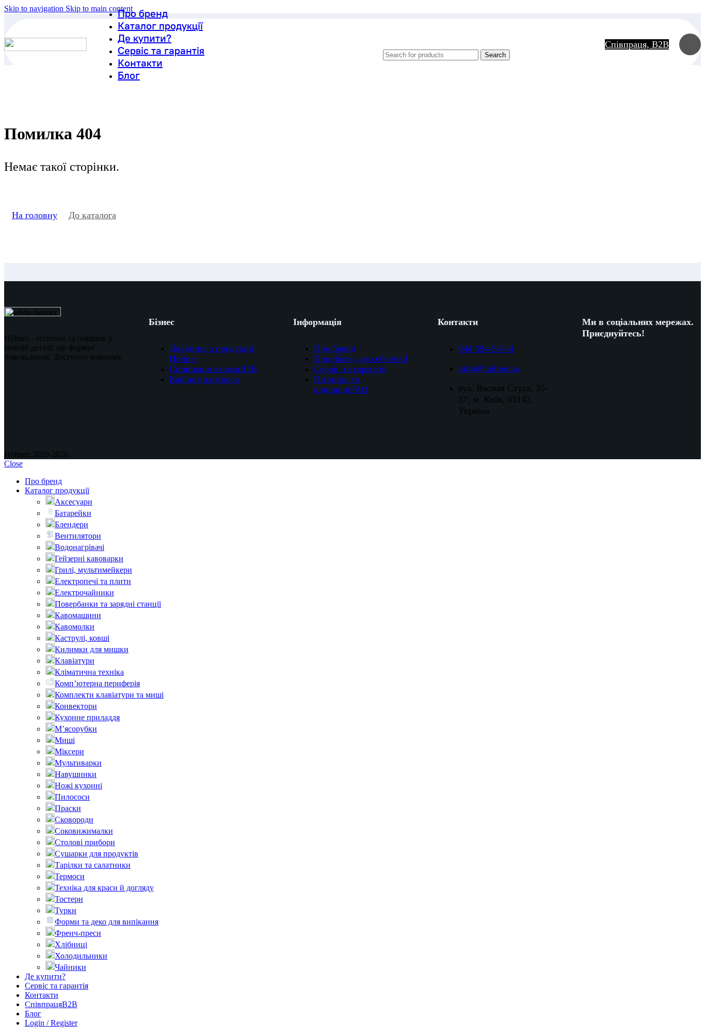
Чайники (70, 967)
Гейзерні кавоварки (89, 558)
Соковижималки (84, 831)
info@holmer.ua (488, 368)
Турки (65, 910)
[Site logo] (45, 48)
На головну (34, 215)
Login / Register (51, 1022)
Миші (65, 740)
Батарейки (73, 513)
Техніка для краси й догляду (104, 887)
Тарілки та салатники (93, 865)
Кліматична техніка (89, 672)
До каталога (92, 215)
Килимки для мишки (92, 649)
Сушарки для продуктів (96, 853)
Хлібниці (71, 944)
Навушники (76, 774)
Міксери (69, 751)
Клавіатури (74, 660)
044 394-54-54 (486, 349)
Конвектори (76, 706)
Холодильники (81, 955)
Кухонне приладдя (87, 717)
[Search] (486, 39)
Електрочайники (84, 592)
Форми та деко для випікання (106, 921)
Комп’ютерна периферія (97, 683)
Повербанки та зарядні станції (108, 604)
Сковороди (74, 819)
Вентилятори (78, 535)
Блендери (71, 524)
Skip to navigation (35, 8)
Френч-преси (78, 933)
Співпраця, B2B (637, 44)
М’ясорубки (76, 728)
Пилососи (72, 796)
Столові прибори (85, 842)
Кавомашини (78, 615)
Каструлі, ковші (82, 638)
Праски (68, 808)
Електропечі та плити (93, 581)
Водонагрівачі (79, 547)
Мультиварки (78, 762)
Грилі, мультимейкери (93, 569)
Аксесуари (73, 501)
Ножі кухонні (78, 785)
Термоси (70, 876)
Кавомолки (74, 626)
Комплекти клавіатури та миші (109, 694)
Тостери (69, 899)
